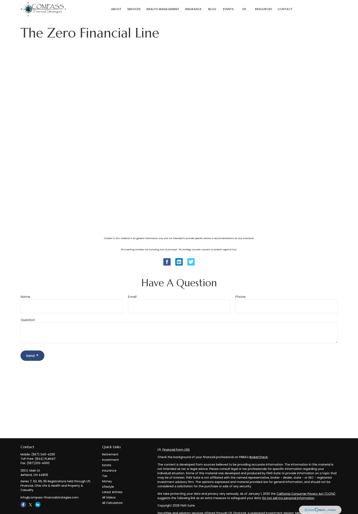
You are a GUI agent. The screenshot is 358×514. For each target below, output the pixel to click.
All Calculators (112, 503)
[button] (116, 9)
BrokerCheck (258, 457)
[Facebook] (23, 504)
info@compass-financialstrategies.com (50, 497)
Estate (106, 465)
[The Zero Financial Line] (179, 264)
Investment (110, 460)
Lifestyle (108, 487)
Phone (240, 296)
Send (30, 355)
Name (25, 296)
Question (28, 320)
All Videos (109, 497)
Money (107, 481)
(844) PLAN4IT (45, 459)
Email (132, 296)
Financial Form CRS (176, 450)
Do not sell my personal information (288, 498)
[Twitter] (30, 504)
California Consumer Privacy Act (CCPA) (306, 494)
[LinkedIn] (38, 504)
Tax (104, 476)
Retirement (110, 454)
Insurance (109, 470)
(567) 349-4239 (43, 454)
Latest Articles (112, 492)
